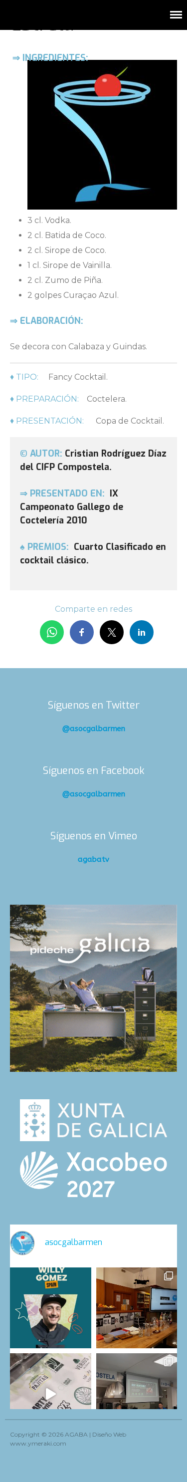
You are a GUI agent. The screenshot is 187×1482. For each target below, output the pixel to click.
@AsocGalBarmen (93, 728)
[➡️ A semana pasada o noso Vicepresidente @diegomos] (137, 1308)
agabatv (93, 859)
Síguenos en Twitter (94, 705)
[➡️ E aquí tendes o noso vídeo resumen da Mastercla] (50, 1394)
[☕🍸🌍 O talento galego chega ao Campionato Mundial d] (50, 1308)
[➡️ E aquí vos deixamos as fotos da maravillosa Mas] (137, 1394)
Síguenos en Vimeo (93, 836)
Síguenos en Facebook (94, 770)
